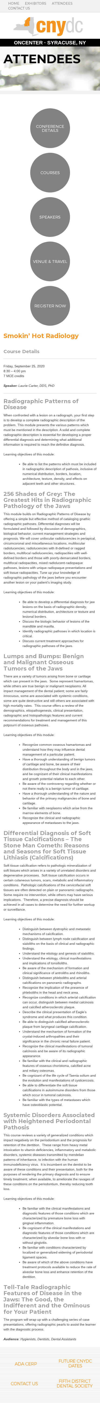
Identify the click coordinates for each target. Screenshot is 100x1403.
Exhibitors (35, 3)
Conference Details (50, 128)
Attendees (62, 3)
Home (13, 3)
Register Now (50, 305)
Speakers (50, 217)
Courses (50, 172)
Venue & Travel (50, 261)
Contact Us (19, 8)
